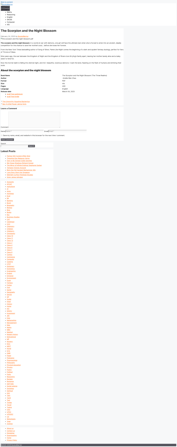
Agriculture (11, 186)
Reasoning (11, 15)
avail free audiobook (15, 94)
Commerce (11, 257)
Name (3, 131)
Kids (8, 318)
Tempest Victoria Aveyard (16, 168)
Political (10, 372)
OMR (8, 353)
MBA (8, 330)
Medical (10, 332)
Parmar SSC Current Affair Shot (18, 156)
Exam (9, 280)
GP (8, 297)
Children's (10, 231)
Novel (9, 348)
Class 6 (9, 248)
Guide (9, 299)
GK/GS (9, 20)
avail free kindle (13, 97)
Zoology (10, 424)
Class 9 (9, 252)
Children (10, 229)
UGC (8, 410)
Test (8, 400)
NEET (9, 346)
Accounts (10, 182)
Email (46, 131)
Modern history (12, 334)
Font (8, 287)
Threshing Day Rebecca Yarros (18, 158)
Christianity (11, 233)
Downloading (12, 435)
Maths (9, 12)
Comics (9, 255)
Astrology (10, 193)
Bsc (8, 215)
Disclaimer (10, 433)
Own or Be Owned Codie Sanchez (19, 161)
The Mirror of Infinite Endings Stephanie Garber (24, 165)
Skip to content (7, 2)
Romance (10, 381)
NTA (8, 351)
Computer (11, 22)
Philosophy (11, 363)
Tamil (9, 398)
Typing (9, 407)
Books (9, 212)
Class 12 (10, 240)
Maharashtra (11, 320)
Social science (12, 386)
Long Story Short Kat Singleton (18, 172)
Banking (10, 201)
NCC (8, 344)
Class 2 (9, 243)
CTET (9, 264)
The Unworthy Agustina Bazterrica (16, 101)
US (8, 417)
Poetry (9, 370)
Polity (9, 374)
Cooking (10, 262)
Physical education (14, 365)
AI (7, 189)
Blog (8, 210)
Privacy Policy (12, 440)
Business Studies (13, 217)
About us (10, 428)
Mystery (10, 341)
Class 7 (9, 250)
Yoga (9, 421)
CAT (8, 219)
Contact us (11, 431)
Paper (9, 356)
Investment (11, 313)
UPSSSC (10, 414)
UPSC (9, 412)
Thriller (9, 403)
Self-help (10, 384)
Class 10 (10, 236)
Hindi (9, 302)
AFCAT (9, 184)
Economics (11, 269)
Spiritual (10, 391)
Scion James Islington (15, 177)
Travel (9, 405)
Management (12, 323)
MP (8, 339)
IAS (8, 25)
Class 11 (10, 238)
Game (9, 290)
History (9, 304)
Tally (8, 395)
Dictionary (10, 266)
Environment (11, 278)
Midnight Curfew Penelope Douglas (20, 175)
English (10, 17)
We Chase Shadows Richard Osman (20, 163)
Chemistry (10, 226)
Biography (10, 205)
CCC (8, 224)
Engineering (11, 271)
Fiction (9, 285)
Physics (9, 367)
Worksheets (11, 419)
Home (9, 306)
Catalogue (10, 222)
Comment (4, 127)
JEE (8, 316)
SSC (8, 393)
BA (8, 198)
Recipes (10, 379)
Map (8, 325)
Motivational (11, 337)
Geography (11, 292)
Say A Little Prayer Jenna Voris (14, 104)
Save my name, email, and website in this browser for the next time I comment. (34, 135)
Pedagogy (10, 358)
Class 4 (9, 245)
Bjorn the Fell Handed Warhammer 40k (21, 170)
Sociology (10, 388)
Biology (9, 208)
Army (9, 191)
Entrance (10, 276)
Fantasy (10, 283)
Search (3, 143)
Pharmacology (12, 360)
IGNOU (9, 311)
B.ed (8, 196)
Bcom (9, 203)
